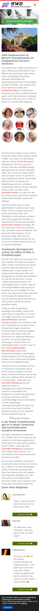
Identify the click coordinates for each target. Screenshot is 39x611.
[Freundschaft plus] (16, 5)
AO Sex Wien (12, 287)
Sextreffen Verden (10, 192)
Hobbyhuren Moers (11, 90)
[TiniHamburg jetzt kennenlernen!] (6, 552)
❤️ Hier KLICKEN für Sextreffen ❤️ (19, 21)
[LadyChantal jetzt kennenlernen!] (6, 497)
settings (24, 603)
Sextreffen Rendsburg (12, 383)
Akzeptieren (7, 607)
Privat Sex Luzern (25, 161)
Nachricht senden (24, 514)
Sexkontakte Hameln (11, 224)
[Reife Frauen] (19, 124)
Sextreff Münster (9, 319)
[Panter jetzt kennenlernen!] (6, 523)
